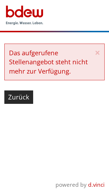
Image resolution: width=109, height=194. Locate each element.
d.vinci (96, 184)
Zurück (18, 96)
